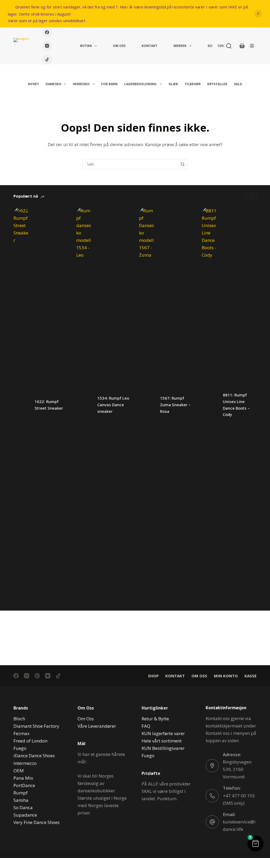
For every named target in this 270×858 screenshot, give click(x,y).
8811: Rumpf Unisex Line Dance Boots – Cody (236, 404)
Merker (179, 46)
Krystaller (217, 84)
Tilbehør (193, 84)
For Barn (109, 84)
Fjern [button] (258, 14)
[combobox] (130, 164)
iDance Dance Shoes (34, 755)
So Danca (23, 807)
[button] (255, 843)
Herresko (81, 84)
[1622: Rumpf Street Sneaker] (21, 405)
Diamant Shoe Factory (36, 726)
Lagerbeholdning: (140, 84)
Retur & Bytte (155, 719)
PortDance (24, 785)
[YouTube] (47, 675)
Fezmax (21, 733)
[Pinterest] (37, 675)
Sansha (20, 800)
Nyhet (33, 84)
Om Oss (119, 46)
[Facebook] (47, 32)
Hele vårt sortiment (162, 741)
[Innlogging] (252, 46)
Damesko (53, 84)
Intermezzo (25, 763)
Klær (173, 84)
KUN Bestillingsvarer (163, 748)
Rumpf (20, 793)
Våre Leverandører (97, 726)
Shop (153, 675)
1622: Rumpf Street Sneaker (49, 405)
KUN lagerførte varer (163, 733)
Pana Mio (23, 778)
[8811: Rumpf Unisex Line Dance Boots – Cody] (210, 405)
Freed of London (30, 741)
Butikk (86, 46)
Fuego (19, 748)
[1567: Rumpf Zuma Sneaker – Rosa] (147, 405)
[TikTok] (47, 60)
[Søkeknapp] (182, 164)
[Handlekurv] (242, 46)
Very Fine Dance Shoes (36, 822)
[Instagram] (47, 46)
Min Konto (226, 675)
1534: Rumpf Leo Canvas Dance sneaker (113, 404)
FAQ (146, 726)
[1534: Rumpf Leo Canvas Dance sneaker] (84, 405)
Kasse (250, 675)
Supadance (25, 815)
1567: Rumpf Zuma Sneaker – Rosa (175, 404)
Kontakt (149, 46)
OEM (18, 771)
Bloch (19, 719)
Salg (238, 84)
